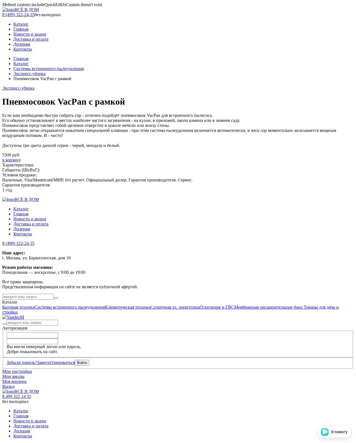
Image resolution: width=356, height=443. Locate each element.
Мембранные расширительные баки (269, 307)
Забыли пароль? (22, 362)
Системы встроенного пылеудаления (48, 68)
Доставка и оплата (30, 224)
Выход (8, 386)
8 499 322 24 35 (16, 396)
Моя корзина (14, 381)
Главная (20, 58)
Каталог (21, 63)
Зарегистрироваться (56, 362)
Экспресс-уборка (29, 73)
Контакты (22, 234)
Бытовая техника (18, 307)
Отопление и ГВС (217, 307)
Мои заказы (13, 376)
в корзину (11, 159)
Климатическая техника (127, 307)
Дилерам (21, 229)
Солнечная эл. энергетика (175, 307)
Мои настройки (17, 371)
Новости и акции (29, 218)
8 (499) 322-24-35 (18, 14)
